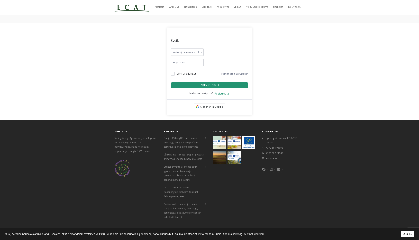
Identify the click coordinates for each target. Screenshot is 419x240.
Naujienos (190, 7)
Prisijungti (209, 85)
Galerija (278, 7)
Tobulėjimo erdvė (257, 7)
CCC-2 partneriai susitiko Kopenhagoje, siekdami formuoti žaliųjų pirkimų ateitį (181, 192)
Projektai (223, 7)
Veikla (237, 7)
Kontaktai (294, 7)
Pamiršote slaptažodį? (234, 74)
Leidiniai (207, 7)
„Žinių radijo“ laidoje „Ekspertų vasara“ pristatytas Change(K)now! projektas (184, 157)
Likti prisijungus (187, 73)
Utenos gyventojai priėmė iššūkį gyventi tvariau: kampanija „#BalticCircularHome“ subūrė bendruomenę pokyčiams (181, 173)
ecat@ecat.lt (272, 158)
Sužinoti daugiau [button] (254, 234)
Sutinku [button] (407, 234)
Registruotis (221, 93)
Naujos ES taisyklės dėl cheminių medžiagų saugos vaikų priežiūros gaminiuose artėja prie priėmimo (182, 142)
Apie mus (174, 7)
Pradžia (159, 7)
